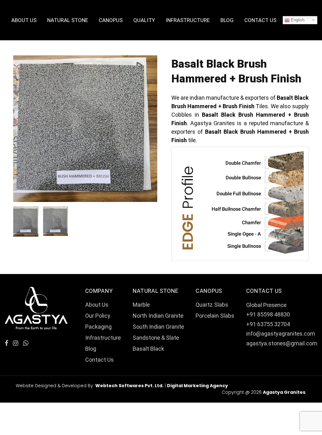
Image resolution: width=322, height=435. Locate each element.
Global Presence (266, 305)
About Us (23, 20)
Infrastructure (188, 20)
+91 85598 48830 (268, 314)
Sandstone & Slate (156, 337)
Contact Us (260, 20)
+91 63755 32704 (268, 324)
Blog (227, 20)
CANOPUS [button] (111, 20)
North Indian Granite (158, 315)
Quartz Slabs (212, 304)
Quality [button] (144, 20)
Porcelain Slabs (215, 315)
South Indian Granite (158, 326)
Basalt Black (148, 348)
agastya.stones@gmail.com (281, 343)
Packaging (98, 326)
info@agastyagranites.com (280, 333)
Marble (141, 304)
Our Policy (97, 315)
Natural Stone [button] (67, 20)
